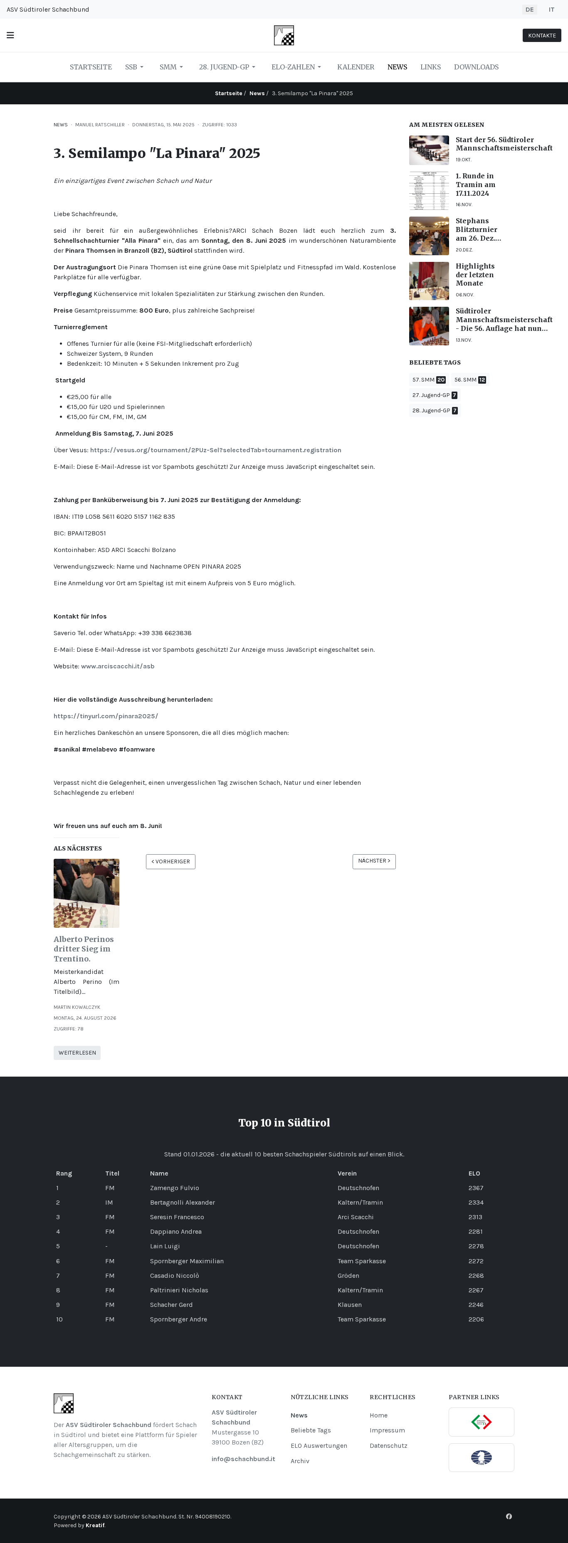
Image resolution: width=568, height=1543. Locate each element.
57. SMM (423, 379)
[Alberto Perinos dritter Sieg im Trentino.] (86, 893)
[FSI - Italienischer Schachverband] (481, 1422)
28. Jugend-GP (431, 410)
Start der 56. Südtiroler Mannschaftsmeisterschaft (504, 144)
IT (552, 9)
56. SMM (465, 379)
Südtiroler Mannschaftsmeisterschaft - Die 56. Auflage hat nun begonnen (504, 320)
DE (530, 9)
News (61, 125)
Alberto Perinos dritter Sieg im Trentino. (84, 949)
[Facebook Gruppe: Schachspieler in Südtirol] (509, 1516)
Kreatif (95, 1525)
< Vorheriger (170, 861)
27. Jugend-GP (431, 395)
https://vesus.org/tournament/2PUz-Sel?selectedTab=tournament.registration (215, 450)
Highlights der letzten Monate (475, 275)
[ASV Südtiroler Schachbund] (284, 35)
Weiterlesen (77, 1052)
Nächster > (374, 860)
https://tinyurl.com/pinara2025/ (106, 716)
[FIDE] (481, 1457)
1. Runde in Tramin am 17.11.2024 (476, 184)
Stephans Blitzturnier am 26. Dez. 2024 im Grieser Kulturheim (476, 229)
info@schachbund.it (243, 1459)
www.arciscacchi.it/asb (118, 666)
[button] (10, 35)
